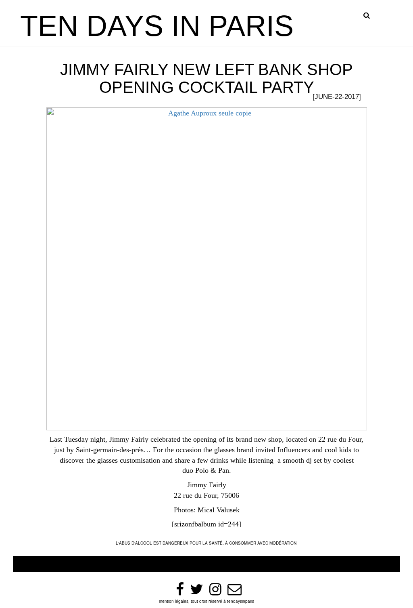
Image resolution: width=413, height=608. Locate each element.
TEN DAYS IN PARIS (157, 26)
